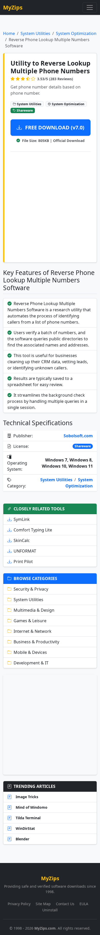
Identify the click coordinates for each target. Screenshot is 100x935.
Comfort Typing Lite (33, 530)
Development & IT (31, 663)
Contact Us (65, 903)
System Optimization (76, 33)
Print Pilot (23, 561)
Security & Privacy (31, 589)
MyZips (13, 7)
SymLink (22, 519)
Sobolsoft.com (78, 436)
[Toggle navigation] (90, 7)
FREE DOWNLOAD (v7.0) (54, 127)
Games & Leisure (30, 621)
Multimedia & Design (34, 610)
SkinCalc (22, 540)
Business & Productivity (36, 642)
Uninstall (50, 909)
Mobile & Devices (30, 652)
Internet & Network (33, 631)
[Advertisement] (50, 206)
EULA (83, 903)
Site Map (43, 903)
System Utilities (35, 33)
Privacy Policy (19, 903)
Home (9, 33)
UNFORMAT (25, 551)
